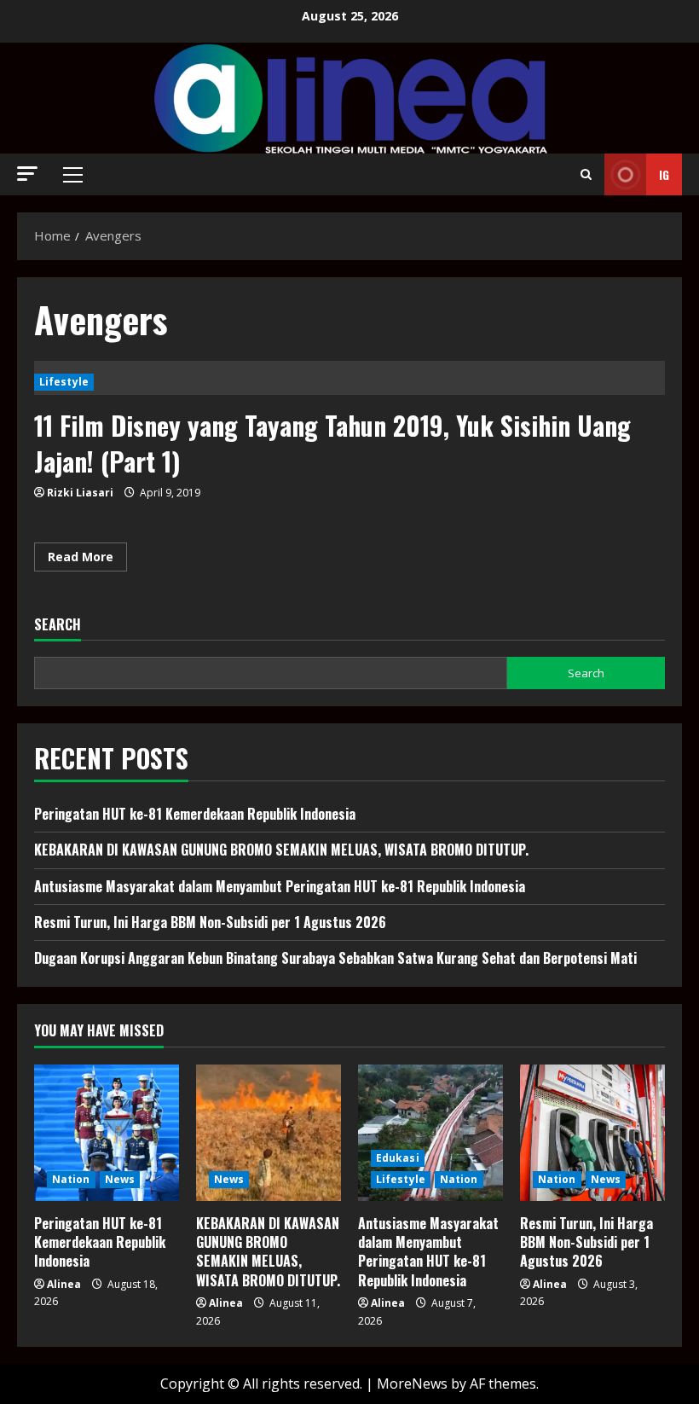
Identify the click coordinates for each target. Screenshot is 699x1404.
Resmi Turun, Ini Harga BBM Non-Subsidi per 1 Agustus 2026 (210, 922)
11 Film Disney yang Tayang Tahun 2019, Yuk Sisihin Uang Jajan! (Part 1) (332, 443)
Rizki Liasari (80, 492)
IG (664, 174)
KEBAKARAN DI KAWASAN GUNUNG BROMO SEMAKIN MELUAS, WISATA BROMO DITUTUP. (281, 849)
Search (57, 625)
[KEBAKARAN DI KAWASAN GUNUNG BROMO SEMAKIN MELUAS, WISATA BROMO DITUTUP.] (268, 1133)
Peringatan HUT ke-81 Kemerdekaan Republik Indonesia (194, 814)
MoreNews (412, 1383)
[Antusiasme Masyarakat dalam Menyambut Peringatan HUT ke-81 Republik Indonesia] (430, 1133)
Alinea (64, 1284)
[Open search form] (586, 174)
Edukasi (397, 1158)
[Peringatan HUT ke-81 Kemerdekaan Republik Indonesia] (106, 1133)
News (120, 1179)
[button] (27, 173)
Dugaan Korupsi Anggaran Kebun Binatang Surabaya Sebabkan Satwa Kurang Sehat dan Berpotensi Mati (335, 958)
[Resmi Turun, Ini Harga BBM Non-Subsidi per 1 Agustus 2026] (592, 1133)
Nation (71, 1179)
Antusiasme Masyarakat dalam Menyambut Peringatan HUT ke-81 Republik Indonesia (279, 886)
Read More (87, 559)
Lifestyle (64, 381)
